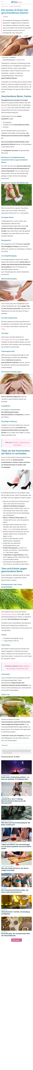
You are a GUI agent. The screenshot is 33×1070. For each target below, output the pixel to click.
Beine (19, 213)
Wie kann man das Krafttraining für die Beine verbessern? (15, 824)
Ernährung (4, 910)
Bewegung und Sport (7, 821)
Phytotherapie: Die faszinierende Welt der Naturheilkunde (15, 935)
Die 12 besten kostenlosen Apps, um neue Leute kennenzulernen (14, 891)
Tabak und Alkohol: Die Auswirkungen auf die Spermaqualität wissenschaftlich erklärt (16, 846)
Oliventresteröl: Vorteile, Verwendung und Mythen (15, 913)
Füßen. (3, 329)
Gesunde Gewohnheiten (15, 6)
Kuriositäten (5, 797)
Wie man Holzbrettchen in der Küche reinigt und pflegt (14, 869)
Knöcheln (4, 107)
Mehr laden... (17, 940)
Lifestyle (3, 888)
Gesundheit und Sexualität (8, 842)
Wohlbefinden (4, 6)
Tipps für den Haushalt (7, 866)
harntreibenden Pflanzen (9, 614)
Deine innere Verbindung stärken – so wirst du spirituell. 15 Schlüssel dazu (15, 778)
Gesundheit (4, 931)
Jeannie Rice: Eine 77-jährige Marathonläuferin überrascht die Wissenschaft (13, 801)
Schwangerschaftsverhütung (10, 339)
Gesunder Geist (5, 775)
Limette (9, 529)
